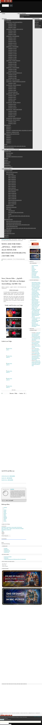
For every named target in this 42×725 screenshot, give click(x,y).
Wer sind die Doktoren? (35, 277)
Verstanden (2, 719)
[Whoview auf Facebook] (2, 0)
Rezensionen (34, 269)
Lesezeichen (4, 526)
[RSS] (11, 0)
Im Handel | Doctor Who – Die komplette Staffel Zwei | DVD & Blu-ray (36, 310)
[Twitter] (5, 500)
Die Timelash (34, 275)
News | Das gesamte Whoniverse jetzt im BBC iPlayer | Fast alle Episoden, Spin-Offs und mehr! (36, 357)
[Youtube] (11, 500)
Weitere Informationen (7, 719)
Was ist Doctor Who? (35, 276)
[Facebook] (2, 500)
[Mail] (9, 0)
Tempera (35, 716)
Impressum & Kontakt (7, 556)
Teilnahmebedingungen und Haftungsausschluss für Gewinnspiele (15, 559)
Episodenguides (34, 272)
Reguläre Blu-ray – (7, 479)
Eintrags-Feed (6, 549)
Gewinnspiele (34, 274)
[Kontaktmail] (6, 0)
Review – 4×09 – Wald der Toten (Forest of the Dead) (36, 346)
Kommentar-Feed (7, 550)
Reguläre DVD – (7, 477)
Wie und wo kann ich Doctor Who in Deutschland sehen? (36, 342)
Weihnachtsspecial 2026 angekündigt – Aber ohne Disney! (36, 338)
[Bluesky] (6, 500)
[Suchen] (11, 5)
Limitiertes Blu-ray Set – (8, 476)
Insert (10, 724)
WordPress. (39, 716)
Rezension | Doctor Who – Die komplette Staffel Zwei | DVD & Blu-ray (36, 287)
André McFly (4, 259)
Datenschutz (6, 557)
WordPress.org (6, 552)
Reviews (33, 267)
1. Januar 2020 (9, 259)
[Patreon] (12, 500)
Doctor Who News (5, 239)
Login (2, 530)
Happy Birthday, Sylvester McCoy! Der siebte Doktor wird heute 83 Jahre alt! (36, 283)
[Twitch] (8, 500)
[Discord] (9, 500)
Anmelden (5, 548)
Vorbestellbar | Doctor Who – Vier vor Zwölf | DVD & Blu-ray (12, 527)
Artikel (33, 266)
